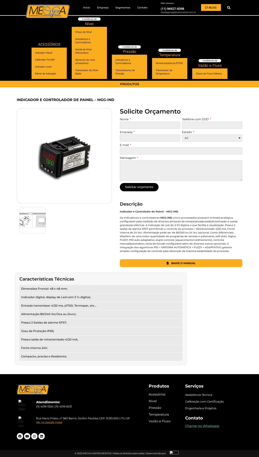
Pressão (129, 51)
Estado (187, 132)
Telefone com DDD (195, 119)
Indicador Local (43, 66)
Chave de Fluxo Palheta (209, 73)
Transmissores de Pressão (125, 72)
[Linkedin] (41, 436)
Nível (89, 24)
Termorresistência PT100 (169, 63)
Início (86, 7)
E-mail (125, 145)
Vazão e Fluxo (210, 65)
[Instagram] (34, 436)
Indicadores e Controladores (83, 41)
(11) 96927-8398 (172, 9)
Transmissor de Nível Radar (86, 72)
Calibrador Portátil (45, 59)
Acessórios (49, 44)
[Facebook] (20, 436)
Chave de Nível (83, 32)
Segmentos (122, 7)
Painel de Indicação (45, 73)
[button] (229, 7)
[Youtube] (27, 436)
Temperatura (169, 55)
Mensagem (128, 158)
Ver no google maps (49, 422)
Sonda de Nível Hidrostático (83, 51)
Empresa (102, 7)
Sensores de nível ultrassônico (85, 61)
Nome (124, 119)
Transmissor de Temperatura (164, 72)
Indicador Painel (43, 52)
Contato (142, 7)
